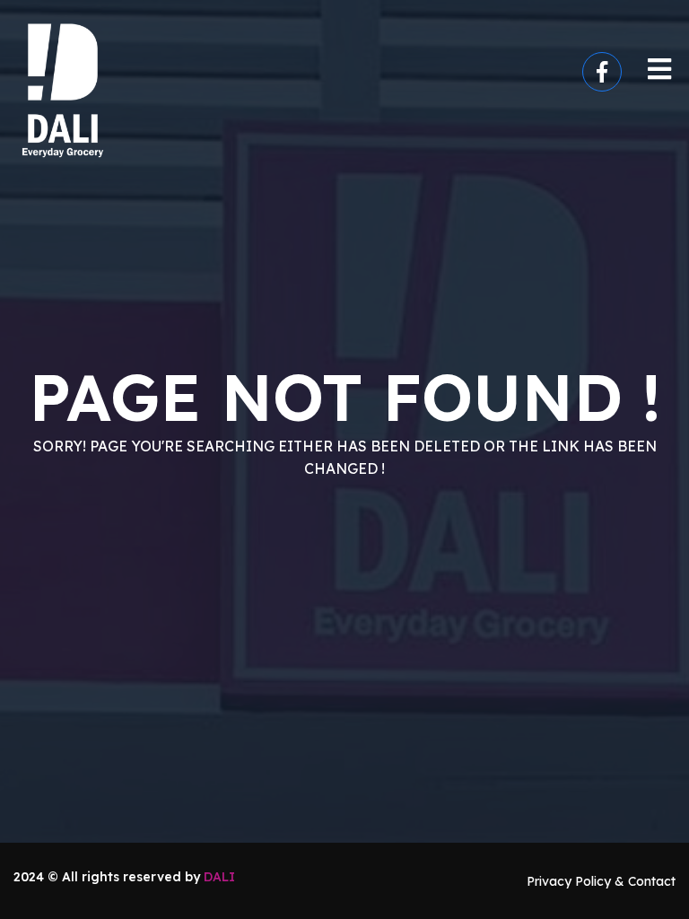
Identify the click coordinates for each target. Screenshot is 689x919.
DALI (219, 877)
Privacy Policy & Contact (601, 881)
